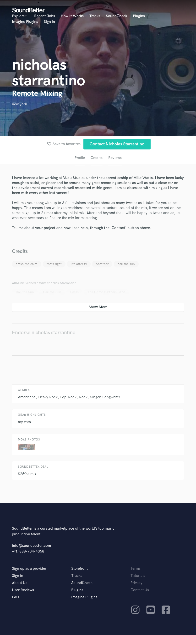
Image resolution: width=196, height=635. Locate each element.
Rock (83, 397)
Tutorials (138, 576)
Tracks (94, 16)
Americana (27, 397)
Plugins (139, 16)
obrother (102, 264)
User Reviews (23, 590)
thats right (54, 264)
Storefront (79, 568)
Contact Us (140, 590)
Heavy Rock (48, 397)
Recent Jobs (44, 16)
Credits (97, 158)
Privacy (136, 583)
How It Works (72, 16)
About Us (19, 583)
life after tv (79, 264)
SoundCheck (116, 16)
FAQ (15, 597)
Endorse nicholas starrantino (44, 333)
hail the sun (126, 264)
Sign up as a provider (29, 568)
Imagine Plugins (25, 22)
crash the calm (27, 264)
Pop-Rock (68, 397)
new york (19, 104)
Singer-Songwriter (105, 397)
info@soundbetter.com (31, 545)
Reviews (115, 158)
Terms (136, 568)
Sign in (49, 22)
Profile (80, 158)
